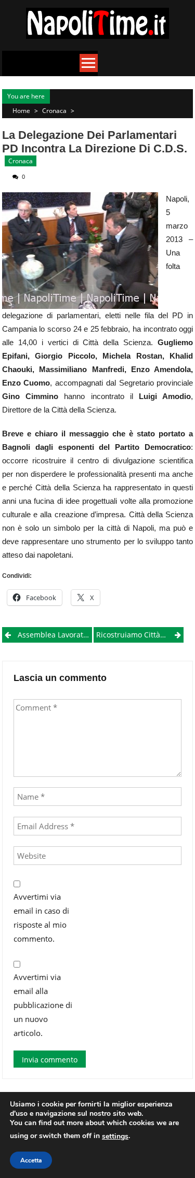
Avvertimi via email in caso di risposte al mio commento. (41, 917)
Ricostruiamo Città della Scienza (140, 635)
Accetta (31, 1160)
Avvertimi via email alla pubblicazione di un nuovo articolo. (43, 1005)
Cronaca (54, 110)
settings (115, 1136)
